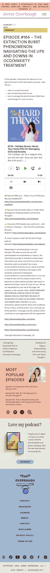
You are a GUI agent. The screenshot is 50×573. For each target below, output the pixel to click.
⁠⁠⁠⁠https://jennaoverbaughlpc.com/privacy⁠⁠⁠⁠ (21, 324)
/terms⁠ (32, 319)
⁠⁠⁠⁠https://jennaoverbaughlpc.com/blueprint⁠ (29, 233)
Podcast (10, 30)
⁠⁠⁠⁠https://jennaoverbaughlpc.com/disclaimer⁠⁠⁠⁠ (22, 330)
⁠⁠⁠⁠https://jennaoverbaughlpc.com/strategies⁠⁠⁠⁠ (21, 219)
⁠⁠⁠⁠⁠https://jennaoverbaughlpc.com (17, 319)
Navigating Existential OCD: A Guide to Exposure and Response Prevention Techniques (11, 349)
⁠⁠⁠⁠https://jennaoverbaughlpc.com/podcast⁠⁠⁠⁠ (28, 244)
